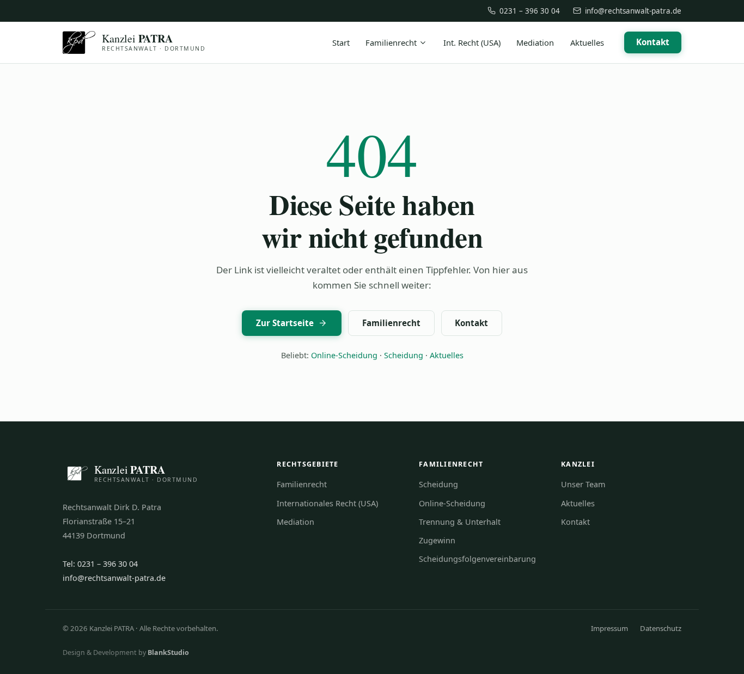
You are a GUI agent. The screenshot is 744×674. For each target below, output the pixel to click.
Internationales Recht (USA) (327, 503)
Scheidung (403, 355)
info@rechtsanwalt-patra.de (633, 11)
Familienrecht (391, 42)
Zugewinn (437, 540)
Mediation (535, 42)
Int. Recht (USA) (472, 42)
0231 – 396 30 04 (529, 11)
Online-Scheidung (344, 355)
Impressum (609, 628)
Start (341, 42)
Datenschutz (660, 628)
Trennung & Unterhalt (460, 522)
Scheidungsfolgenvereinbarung (477, 559)
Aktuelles (587, 42)
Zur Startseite (285, 322)
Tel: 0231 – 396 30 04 (100, 564)
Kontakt (652, 41)
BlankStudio (168, 652)
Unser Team (583, 484)
